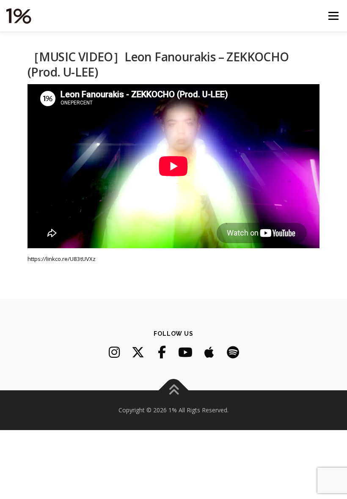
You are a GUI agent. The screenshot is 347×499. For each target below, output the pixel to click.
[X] (138, 352)
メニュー (333, 15)
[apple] (209, 352)
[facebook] (161, 352)
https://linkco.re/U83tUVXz (62, 259)
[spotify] (232, 352)
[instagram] (114, 352)
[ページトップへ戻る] (174, 390)
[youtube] (185, 352)
